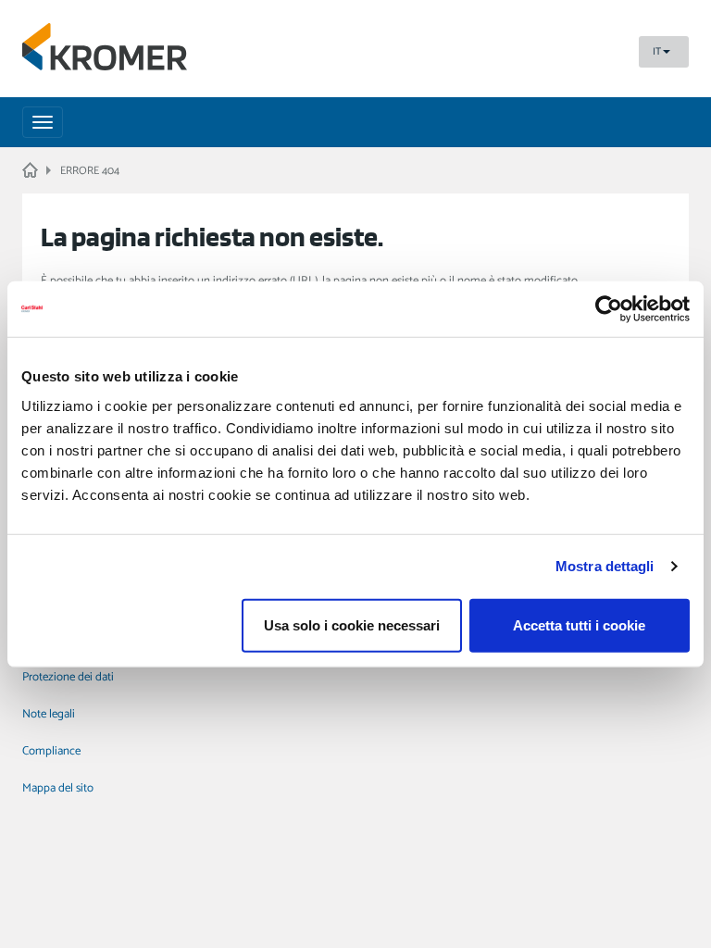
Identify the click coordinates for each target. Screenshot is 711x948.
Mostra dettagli (605, 566)
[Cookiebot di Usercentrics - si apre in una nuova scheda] (609, 309)
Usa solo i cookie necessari (352, 624)
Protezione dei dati (68, 677)
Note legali (48, 714)
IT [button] (657, 52)
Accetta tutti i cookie (579, 624)
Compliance (51, 751)
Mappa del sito (58, 788)
